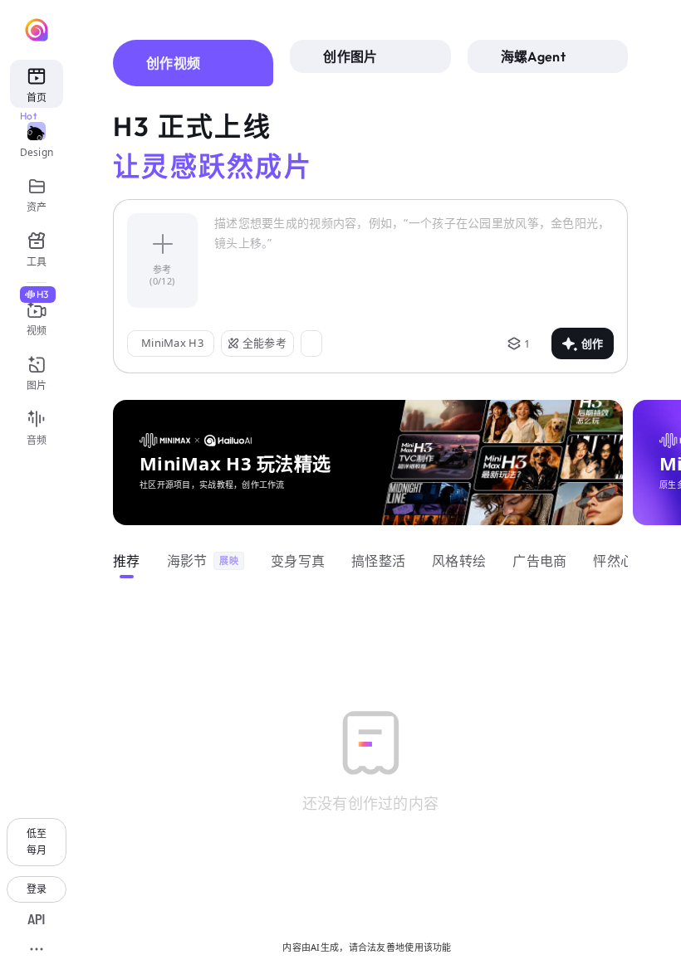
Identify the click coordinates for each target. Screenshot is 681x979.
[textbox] (414, 260)
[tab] (193, 63)
